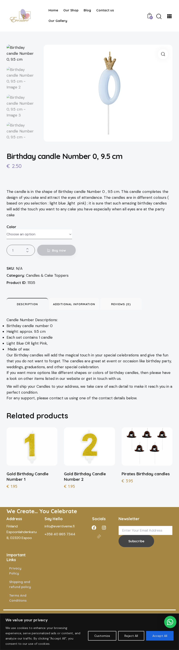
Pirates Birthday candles (146, 473)
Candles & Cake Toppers (47, 275)
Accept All (159, 636)
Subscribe (136, 541)
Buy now (59, 250)
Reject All (131, 636)
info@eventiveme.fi (60, 526)
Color (11, 226)
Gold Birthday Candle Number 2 (85, 476)
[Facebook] (94, 527)
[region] (89, 631)
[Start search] (159, 16)
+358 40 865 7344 (60, 534)
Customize (102, 636)
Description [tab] (27, 304)
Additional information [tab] (74, 304)
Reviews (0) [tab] (121, 304)
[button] (163, 54)
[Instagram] (104, 527)
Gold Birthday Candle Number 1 (27, 476)
